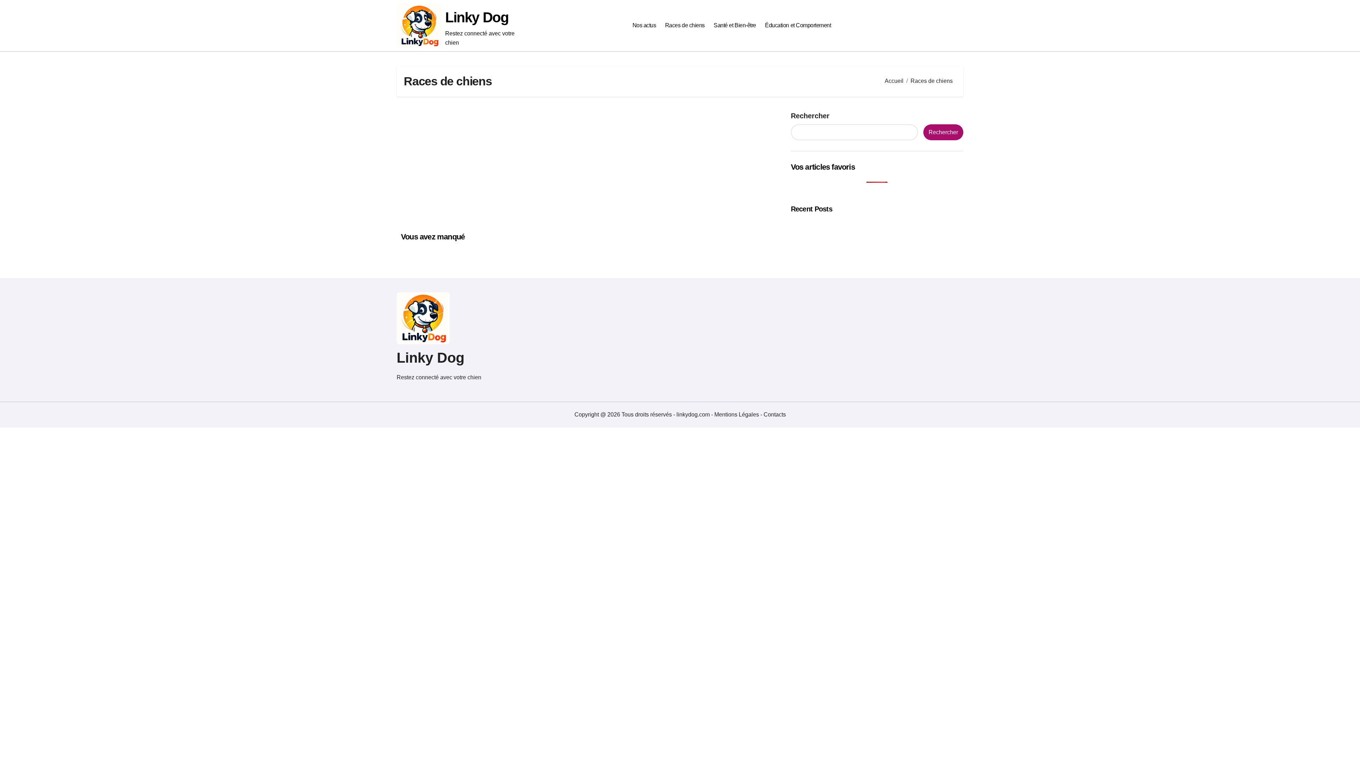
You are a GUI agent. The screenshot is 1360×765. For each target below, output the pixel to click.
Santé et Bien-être (735, 25)
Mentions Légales (737, 415)
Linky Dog (476, 17)
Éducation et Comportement (798, 25)
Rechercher (810, 116)
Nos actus (644, 25)
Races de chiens (685, 25)
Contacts (775, 415)
